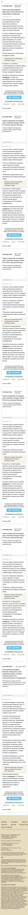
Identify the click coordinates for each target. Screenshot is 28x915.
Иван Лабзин (22, 666)
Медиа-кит (13, 868)
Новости (6, 104)
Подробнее (3, 882)
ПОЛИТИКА (4, 822)
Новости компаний (6, 827)
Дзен (13, 104)
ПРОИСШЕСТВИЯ (7, 6)
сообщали (5, 77)
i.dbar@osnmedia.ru (8, 844)
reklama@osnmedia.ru (16, 847)
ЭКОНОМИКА (14, 822)
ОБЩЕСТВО (24, 822)
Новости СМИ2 (6, 108)
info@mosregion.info (8, 838)
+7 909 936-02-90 (9, 845)
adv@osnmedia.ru (5, 849)
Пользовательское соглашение (8, 884)
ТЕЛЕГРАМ (21, 104)
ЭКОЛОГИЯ (13, 824)
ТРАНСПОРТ (4, 824)
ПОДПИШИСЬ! (15, 97)
